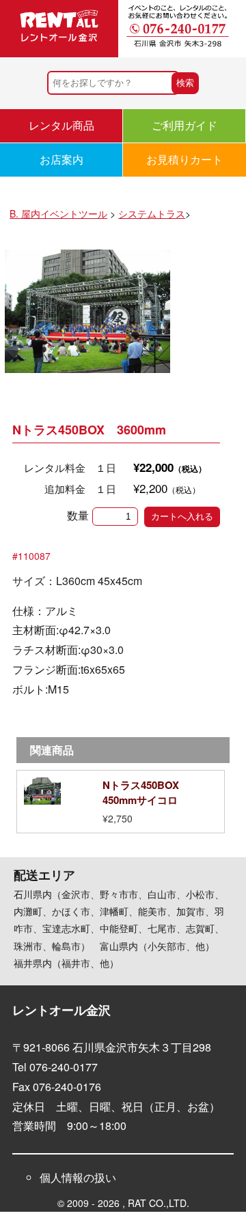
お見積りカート (184, 159)
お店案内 (61, 159)
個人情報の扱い (78, 1177)
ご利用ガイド (184, 125)
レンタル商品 (61, 125)
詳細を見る (120, 802)
